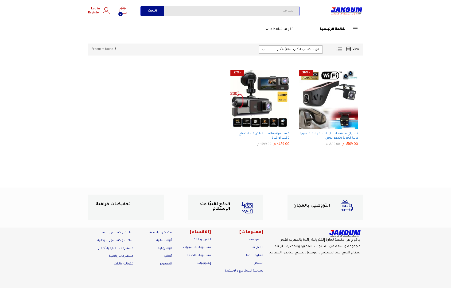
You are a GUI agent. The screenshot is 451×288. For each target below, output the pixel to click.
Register (94, 13)
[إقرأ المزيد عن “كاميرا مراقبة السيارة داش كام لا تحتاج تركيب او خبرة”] (264, 126)
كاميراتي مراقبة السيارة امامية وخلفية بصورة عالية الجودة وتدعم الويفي (328, 136)
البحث (152, 11)
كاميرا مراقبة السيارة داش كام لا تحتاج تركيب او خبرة (264, 136)
